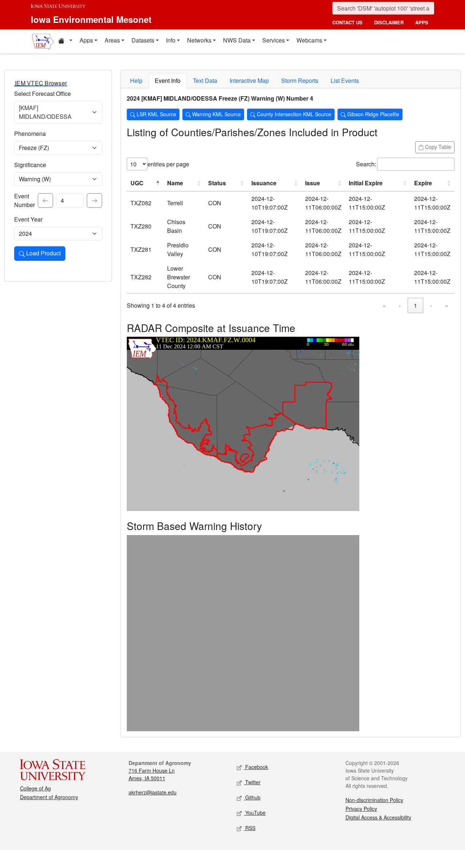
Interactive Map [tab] (249, 80)
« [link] (384, 305)
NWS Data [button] (237, 40)
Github (252, 797)
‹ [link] (400, 305)
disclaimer (389, 22)
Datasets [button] (143, 40)
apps (421, 22)
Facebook (256, 766)
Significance (30, 165)
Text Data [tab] (205, 80)
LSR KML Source (155, 114)
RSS (249, 827)
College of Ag (35, 788)
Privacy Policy (361, 808)
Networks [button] (199, 40)
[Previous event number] (45, 200)
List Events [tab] (345, 80)
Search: (366, 164)
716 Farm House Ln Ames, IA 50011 (152, 774)
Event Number (24, 200)
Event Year (28, 219)
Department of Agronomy (49, 797)
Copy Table (437, 146)
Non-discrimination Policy (374, 800)
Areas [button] (112, 40)
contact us (347, 22)
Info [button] (170, 40)
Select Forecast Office (42, 93)
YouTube (255, 812)
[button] (65, 41)
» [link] (446, 305)
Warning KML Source (216, 114)
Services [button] (273, 40)
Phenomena (30, 133)
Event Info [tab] (168, 80)
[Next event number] (94, 200)
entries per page (168, 164)
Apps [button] (86, 40)
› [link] (431, 305)
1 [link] (415, 305)
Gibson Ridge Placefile (372, 114)
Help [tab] (136, 80)
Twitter (252, 782)
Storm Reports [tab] (299, 80)
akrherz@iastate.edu (153, 792)
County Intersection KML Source (293, 114)
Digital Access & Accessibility (378, 817)
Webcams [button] (309, 40)
